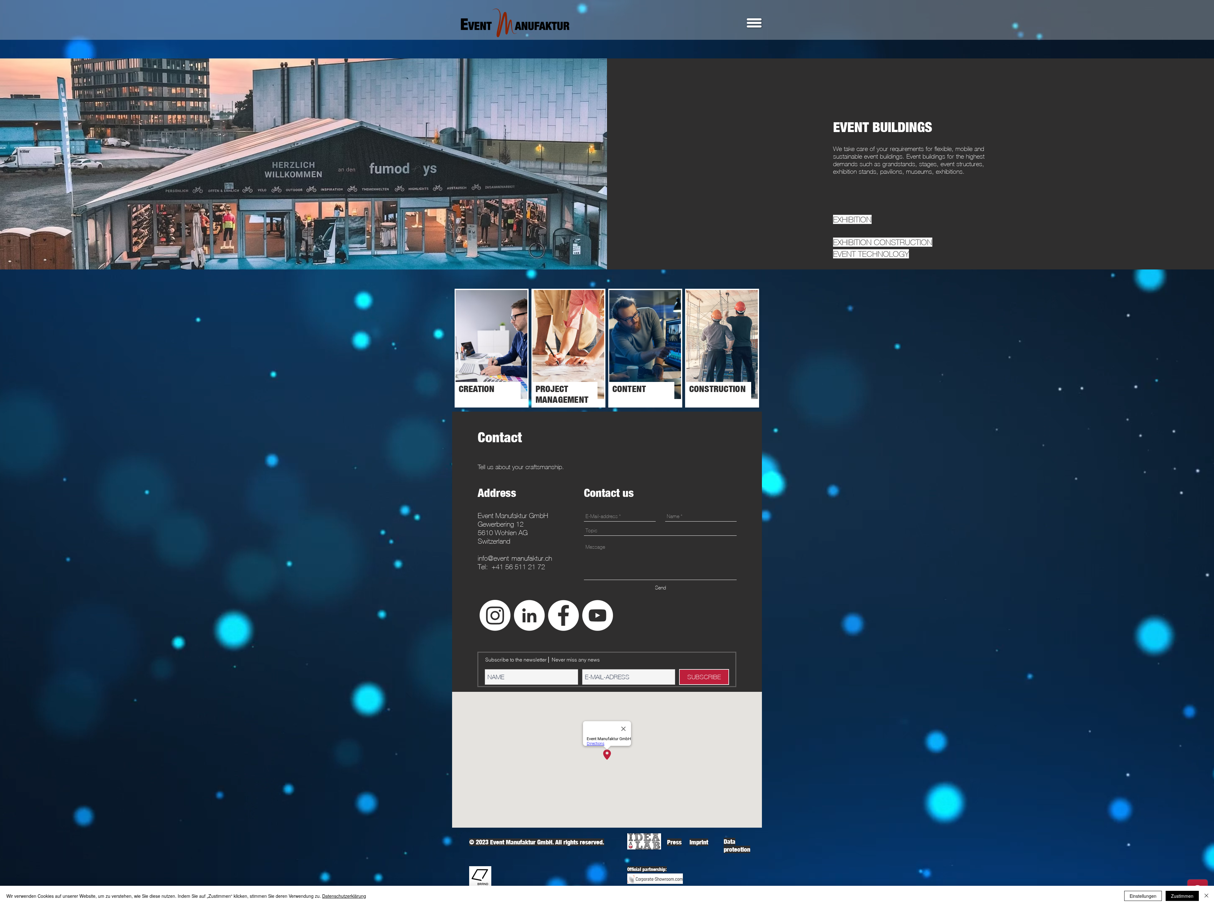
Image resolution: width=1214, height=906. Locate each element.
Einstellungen (1143, 896)
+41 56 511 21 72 (518, 567)
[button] (754, 22)
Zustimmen (1182, 896)
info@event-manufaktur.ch (515, 558)
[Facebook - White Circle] (563, 615)
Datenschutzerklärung (344, 896)
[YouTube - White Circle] (597, 615)
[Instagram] (495, 615)
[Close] (1206, 896)
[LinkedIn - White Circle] (529, 615)
